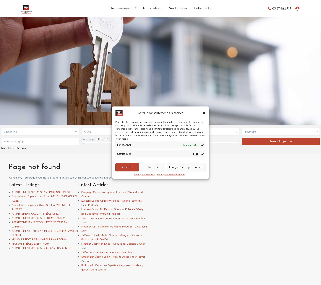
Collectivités (202, 8)
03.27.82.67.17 (281, 8)
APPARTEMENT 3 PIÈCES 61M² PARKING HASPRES (42, 192)
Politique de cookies (144, 174)
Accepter (127, 167)
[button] (204, 113)
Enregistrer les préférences (186, 167)
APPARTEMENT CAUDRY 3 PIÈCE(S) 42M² (36, 214)
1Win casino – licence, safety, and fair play (106, 252)
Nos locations (178, 8)
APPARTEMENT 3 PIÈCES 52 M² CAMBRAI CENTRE (42, 248)
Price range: (88, 139)
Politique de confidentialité (171, 174)
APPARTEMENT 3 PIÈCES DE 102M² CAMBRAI (39, 218)
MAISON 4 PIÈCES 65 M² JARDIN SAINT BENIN (39, 239)
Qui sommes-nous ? (122, 8)
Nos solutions (152, 8)
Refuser (153, 167)
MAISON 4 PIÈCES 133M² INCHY (31, 244)
